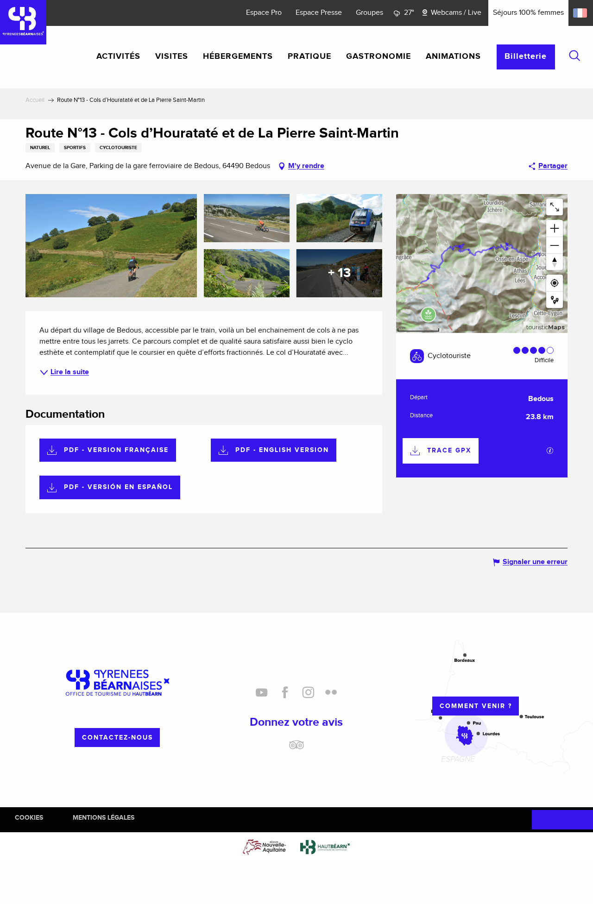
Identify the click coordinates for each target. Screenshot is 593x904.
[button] (574, 55)
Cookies (29, 818)
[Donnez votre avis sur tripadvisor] (296, 748)
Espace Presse (319, 12)
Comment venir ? (476, 706)
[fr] (580, 13)
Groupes (369, 12)
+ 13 (339, 273)
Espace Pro (264, 12)
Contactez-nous (117, 737)
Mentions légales (103, 818)
